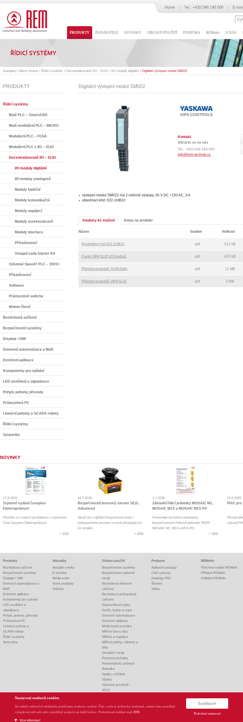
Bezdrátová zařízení (19, 317)
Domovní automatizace (118, 615)
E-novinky (59, 573)
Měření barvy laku (115, 631)
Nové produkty (63, 583)
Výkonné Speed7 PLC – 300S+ (34, 264)
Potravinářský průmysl (118, 663)
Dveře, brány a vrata (117, 610)
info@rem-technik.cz (194, 155)
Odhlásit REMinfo (213, 578)
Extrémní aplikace (18, 360)
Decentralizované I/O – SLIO (87, 71)
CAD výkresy (161, 573)
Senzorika (11, 435)
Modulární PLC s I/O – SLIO (31, 147)
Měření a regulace (115, 636)
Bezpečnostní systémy (22, 328)
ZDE (136, 712)
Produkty (10, 560)
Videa (155, 589)
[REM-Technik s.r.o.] (24, 20)
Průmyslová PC (16, 403)
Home (170, 7)
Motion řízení (19, 307)
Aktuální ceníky (63, 567)
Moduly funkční (27, 189)
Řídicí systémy (52, 71)
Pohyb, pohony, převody (23, 392)
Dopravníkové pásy (116, 605)
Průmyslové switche (26, 296)
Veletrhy (58, 589)
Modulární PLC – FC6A (28, 136)
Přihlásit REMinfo (213, 573)
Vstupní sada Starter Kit (35, 253)
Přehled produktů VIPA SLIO (104, 281)
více (66, 533)
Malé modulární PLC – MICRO (33, 125)
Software (16, 285)
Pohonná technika (115, 658)
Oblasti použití (113, 560)
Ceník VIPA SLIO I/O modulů (104, 256)
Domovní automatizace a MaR (28, 349)
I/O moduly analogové (33, 179)
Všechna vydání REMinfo (219, 567)
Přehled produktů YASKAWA (104, 269)
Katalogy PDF (161, 578)
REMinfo (207, 560)
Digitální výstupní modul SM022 (164, 71)
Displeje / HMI (14, 339)
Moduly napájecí (28, 211)
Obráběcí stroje (113, 652)
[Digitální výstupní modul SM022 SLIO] (123, 172)
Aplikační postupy (164, 567)
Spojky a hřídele (113, 674)
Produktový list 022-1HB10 (102, 244)
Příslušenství (26, 243)
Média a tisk (61, 578)
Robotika (108, 668)
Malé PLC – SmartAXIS (28, 115)
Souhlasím (207, 703)
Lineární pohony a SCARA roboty (31, 413)
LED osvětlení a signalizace (26, 381)
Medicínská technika (117, 626)
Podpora (158, 560)
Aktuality (59, 560)
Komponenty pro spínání (23, 371)
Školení (156, 583)
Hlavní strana (28, 71)
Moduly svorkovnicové (34, 221)
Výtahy (107, 679)
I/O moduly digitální (125, 71)
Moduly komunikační (32, 200)
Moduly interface (29, 232)
